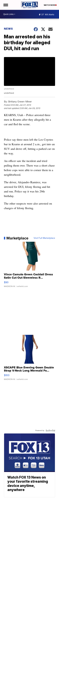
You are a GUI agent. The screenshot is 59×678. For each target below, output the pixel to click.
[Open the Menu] (5, 5)
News (8, 28)
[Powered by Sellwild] (50, 430)
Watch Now (49, 5)
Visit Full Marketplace (44, 238)
